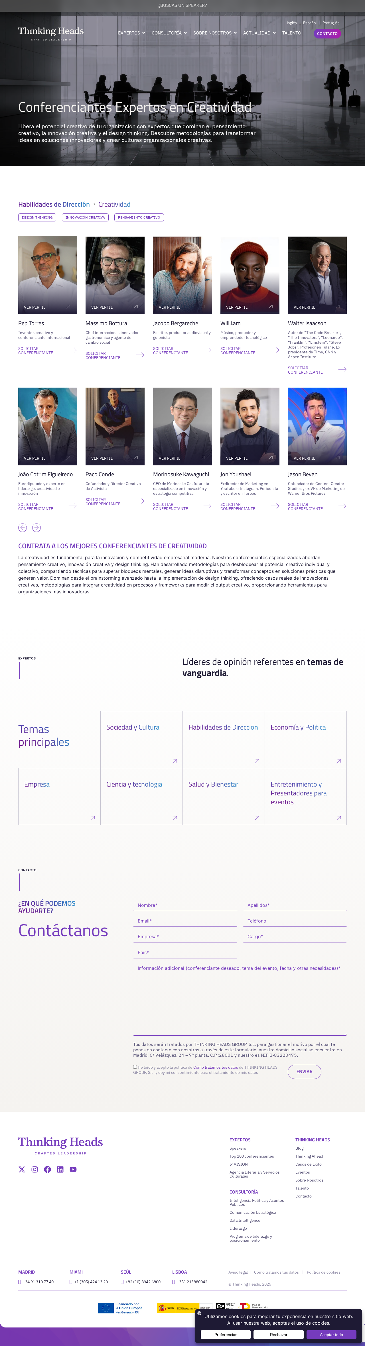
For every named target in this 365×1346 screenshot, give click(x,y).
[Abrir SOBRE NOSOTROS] (235, 32)
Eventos (302, 1172)
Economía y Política (298, 727)
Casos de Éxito (308, 1164)
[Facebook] (47, 1169)
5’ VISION (239, 1164)
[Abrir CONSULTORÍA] (185, 32)
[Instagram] (34, 1169)
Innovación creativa (85, 217)
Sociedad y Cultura (132, 727)
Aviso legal (238, 1272)
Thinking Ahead (309, 1156)
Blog (299, 1148)
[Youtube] (73, 1169)
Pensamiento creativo (139, 217)
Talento (302, 1188)
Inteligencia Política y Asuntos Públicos (257, 1202)
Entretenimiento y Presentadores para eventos (299, 793)
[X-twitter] (21, 1169)
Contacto (303, 1196)
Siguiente (35, 519)
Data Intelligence (245, 1220)
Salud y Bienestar (213, 784)
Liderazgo (238, 1228)
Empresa (37, 784)
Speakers (238, 1148)
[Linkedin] (60, 1169)
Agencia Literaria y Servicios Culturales (255, 1174)
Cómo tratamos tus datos (215, 1067)
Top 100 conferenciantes (252, 1156)
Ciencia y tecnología (134, 784)
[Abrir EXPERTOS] (143, 32)
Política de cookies (323, 1272)
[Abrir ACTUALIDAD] (274, 32)
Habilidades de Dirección (54, 204)
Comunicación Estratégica (253, 1212)
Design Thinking (37, 217)
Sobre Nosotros (309, 1180)
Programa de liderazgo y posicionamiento (251, 1238)
